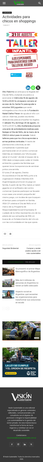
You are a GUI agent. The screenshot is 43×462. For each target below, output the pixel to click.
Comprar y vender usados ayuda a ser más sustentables (33, 250)
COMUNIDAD (7, 12)
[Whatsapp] (33, 87)
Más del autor (30, 262)
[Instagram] (18, 444)
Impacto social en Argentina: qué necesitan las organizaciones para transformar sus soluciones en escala (28, 297)
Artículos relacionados (15, 262)
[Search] (39, 3)
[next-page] (7, 308)
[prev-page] (3, 308)
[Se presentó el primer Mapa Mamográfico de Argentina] (8, 271)
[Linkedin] (28, 87)
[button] (4, 3)
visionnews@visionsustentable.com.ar (21, 438)
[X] (38, 87)
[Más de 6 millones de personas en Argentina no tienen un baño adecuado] (8, 283)
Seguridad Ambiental (10, 248)
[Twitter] (31, 444)
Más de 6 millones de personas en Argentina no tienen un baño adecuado (27, 283)
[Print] (10, 233)
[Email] (4, 233)
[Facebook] (11, 444)
